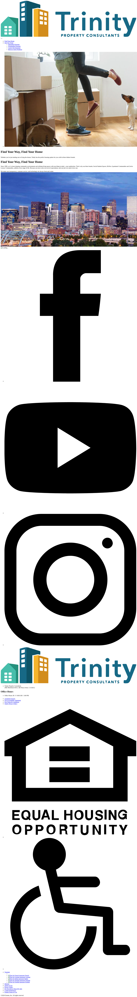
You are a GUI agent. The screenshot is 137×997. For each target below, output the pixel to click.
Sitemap (6, 984)
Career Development (14, 48)
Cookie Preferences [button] (10, 990)
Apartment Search (9, 699)
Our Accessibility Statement (12, 700)
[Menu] (1, 38)
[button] (70, 837)
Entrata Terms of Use (10, 992)
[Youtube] (70, 513)
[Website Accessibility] (70, 969)
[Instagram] (70, 645)
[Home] (68, 36)
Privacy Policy (8, 987)
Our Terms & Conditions (11, 702)
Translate (7, 972)
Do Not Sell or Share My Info (13, 989)
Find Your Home (9, 41)
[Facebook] (70, 381)
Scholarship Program (14, 46)
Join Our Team (8, 43)
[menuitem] (70, 41)
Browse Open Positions (15, 49)
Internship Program (13, 44)
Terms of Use (8, 985)
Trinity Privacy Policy (10, 704)
